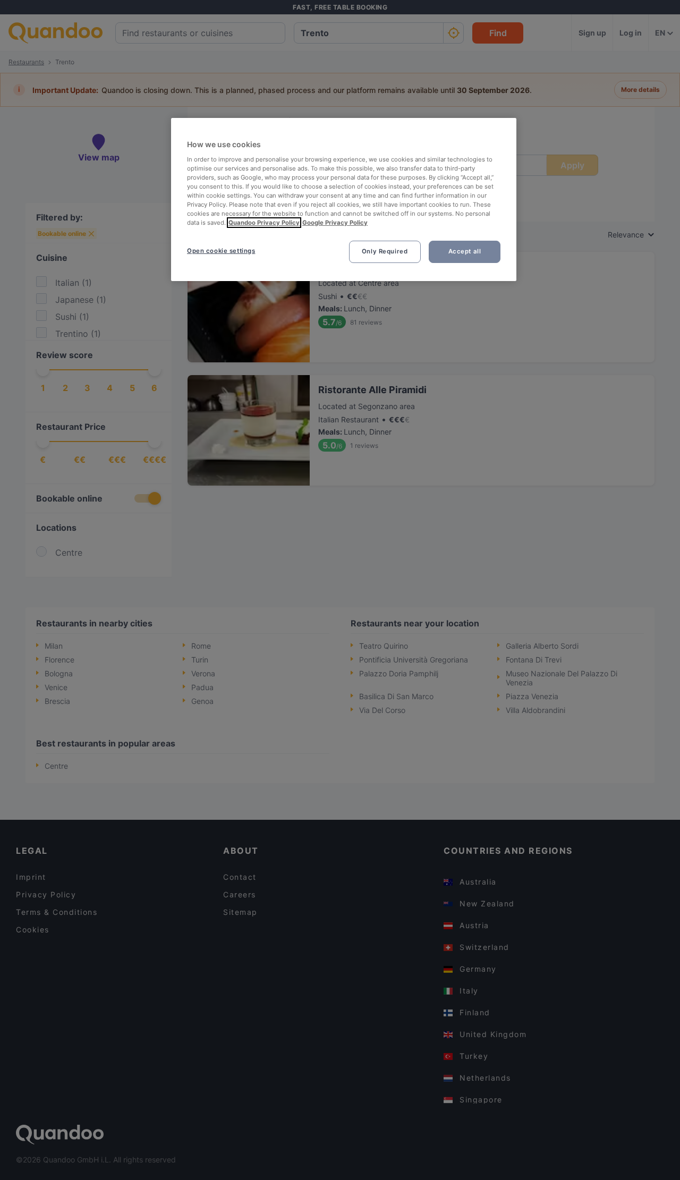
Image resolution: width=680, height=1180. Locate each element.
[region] (343, 199)
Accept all (464, 251)
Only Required (384, 251)
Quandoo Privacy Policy (264, 222)
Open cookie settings (221, 250)
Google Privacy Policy (335, 222)
